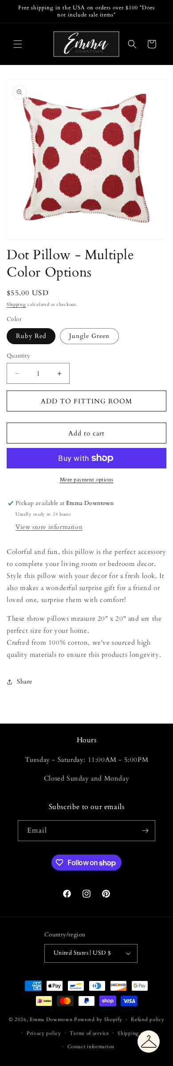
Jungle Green (89, 336)
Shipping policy (136, 1033)
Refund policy (147, 1019)
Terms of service (89, 1033)
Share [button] (24, 681)
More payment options (87, 479)
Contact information (90, 1046)
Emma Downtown (51, 1019)
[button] (18, 44)
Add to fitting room (86, 401)
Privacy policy (44, 1033)
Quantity (18, 356)
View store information (49, 527)
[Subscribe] (145, 830)
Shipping (16, 304)
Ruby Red (31, 336)
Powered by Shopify (98, 1019)
